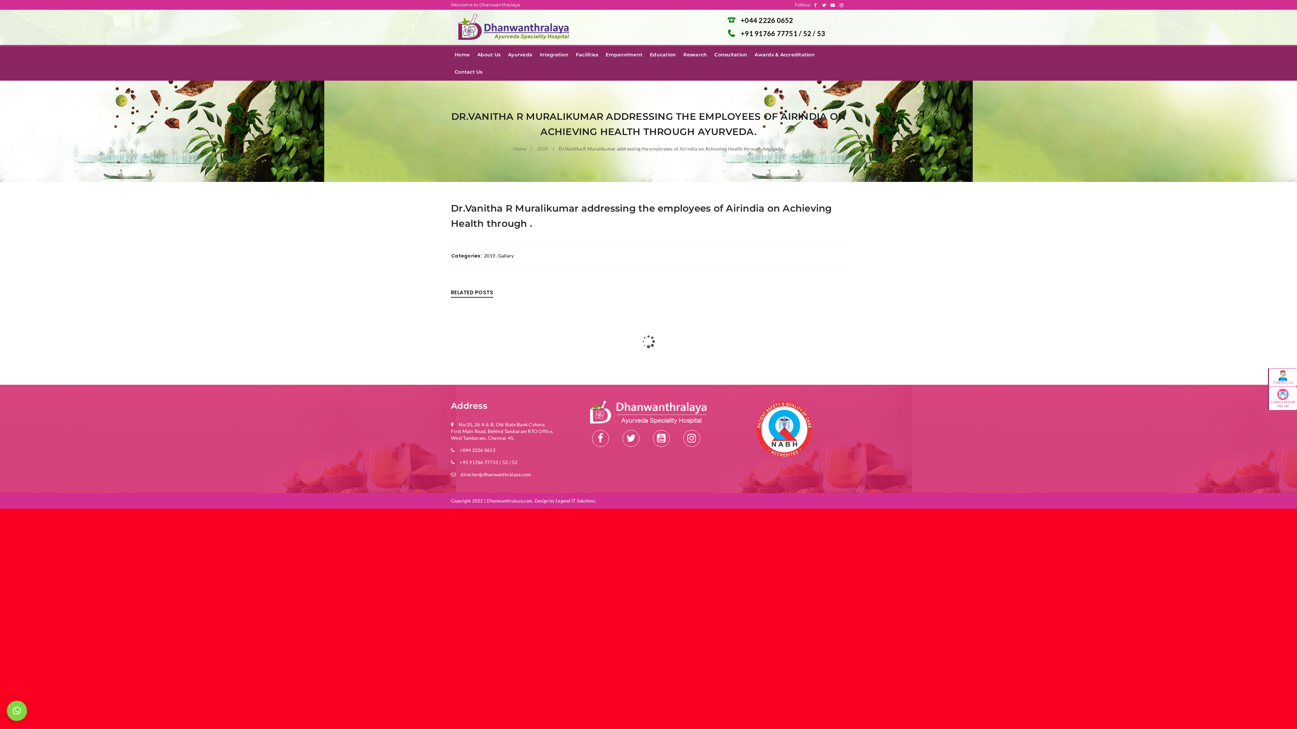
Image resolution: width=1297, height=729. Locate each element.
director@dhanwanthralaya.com (496, 474)
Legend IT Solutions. (576, 501)
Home (519, 149)
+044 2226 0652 (767, 20)
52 (808, 33)
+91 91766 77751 (770, 33)
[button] (17, 711)
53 (821, 33)
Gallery (506, 256)
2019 (542, 149)
